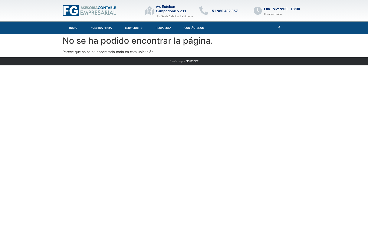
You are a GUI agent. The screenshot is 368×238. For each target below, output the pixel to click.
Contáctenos (194, 27)
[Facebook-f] (279, 28)
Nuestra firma (101, 27)
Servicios (132, 27)
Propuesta (163, 27)
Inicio (73, 27)
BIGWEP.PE (192, 61)
